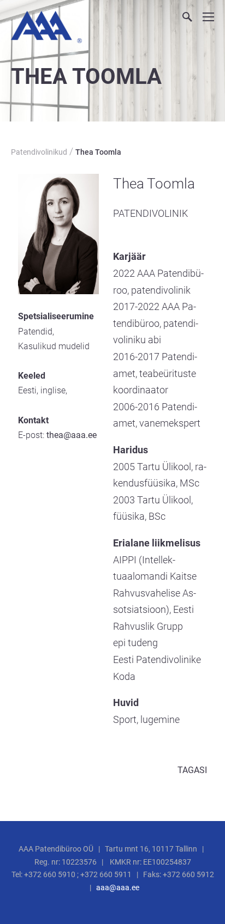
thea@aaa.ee (71, 435)
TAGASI (192, 770)
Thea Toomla (98, 152)
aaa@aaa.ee (117, 887)
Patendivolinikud (39, 152)
